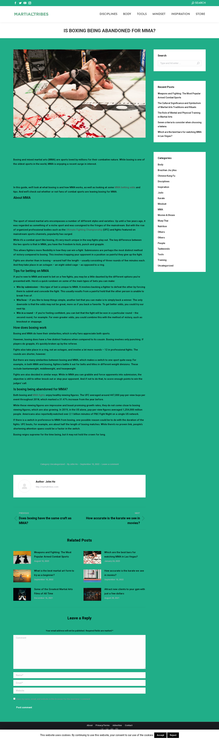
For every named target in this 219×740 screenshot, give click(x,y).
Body (160, 164)
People (161, 243)
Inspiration (163, 187)
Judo (160, 192)
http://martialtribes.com (47, 487)
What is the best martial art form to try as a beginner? (54, 573)
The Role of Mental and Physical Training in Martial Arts (179, 114)
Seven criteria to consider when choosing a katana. (180, 124)
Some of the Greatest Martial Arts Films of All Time (53, 591)
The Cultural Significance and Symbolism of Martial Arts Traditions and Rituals (179, 105)
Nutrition (162, 226)
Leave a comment (110, 464)
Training (162, 260)
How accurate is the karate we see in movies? (124, 573)
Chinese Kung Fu (166, 176)
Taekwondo (164, 249)
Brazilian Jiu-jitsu (167, 170)
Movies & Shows (166, 215)
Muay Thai (163, 220)
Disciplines (163, 181)
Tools (161, 254)
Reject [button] (173, 735)
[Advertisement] (79, 146)
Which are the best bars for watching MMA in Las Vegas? (121, 554)
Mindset (162, 204)
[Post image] (22, 557)
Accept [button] (160, 735)
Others (161, 232)
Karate (161, 198)
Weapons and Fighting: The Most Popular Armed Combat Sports (52, 554)
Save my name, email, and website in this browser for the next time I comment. (53, 699)
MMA (160, 209)
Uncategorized (57, 464)
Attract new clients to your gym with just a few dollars (124, 591)
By (72, 464)
